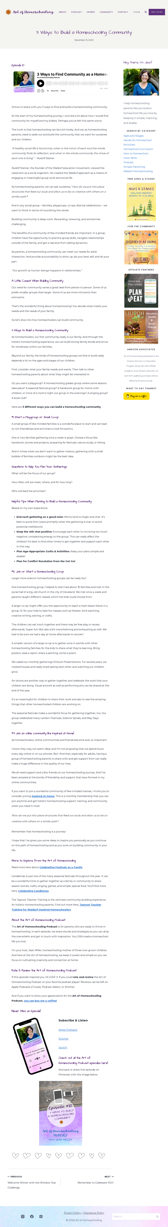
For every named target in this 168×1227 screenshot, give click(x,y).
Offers (91, 12)
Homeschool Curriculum (138, 149)
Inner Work (130, 157)
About (63, 12)
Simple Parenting (134, 166)
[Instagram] (22, 1216)
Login (136, 12)
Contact (123, 12)
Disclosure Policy (93, 1212)
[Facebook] (31, 1216)
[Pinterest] (41, 1216)
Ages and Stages (133, 135)
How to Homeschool (135, 153)
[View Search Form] (145, 12)
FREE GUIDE (157, 12)
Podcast (76, 12)
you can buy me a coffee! (40, 1000)
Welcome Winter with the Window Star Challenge (32, 1182)
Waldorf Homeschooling (138, 171)
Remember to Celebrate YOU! (95, 1180)
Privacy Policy (72, 1212)
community (106, 12)
